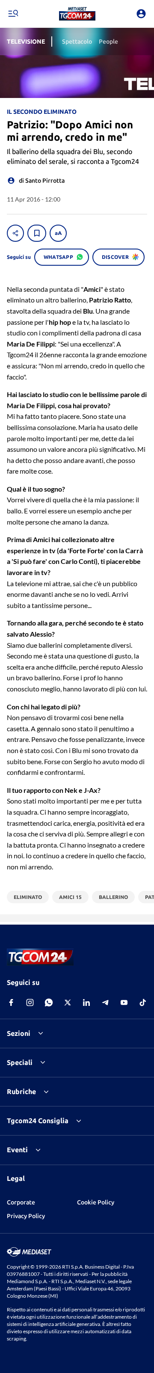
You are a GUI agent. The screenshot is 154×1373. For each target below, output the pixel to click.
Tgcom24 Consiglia (37, 1120)
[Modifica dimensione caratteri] (58, 233)
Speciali (20, 1062)
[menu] (13, 14)
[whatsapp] (48, 1002)
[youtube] (124, 1002)
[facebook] (11, 1002)
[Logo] (77, 14)
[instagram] (30, 1002)
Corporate (21, 1202)
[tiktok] (143, 1002)
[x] (67, 1002)
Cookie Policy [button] (95, 1202)
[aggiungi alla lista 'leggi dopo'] (36, 233)
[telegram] (105, 1002)
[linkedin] (86, 1002)
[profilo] (141, 14)
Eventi (17, 1150)
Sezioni (18, 1033)
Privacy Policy (26, 1216)
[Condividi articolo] (15, 233)
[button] (77, 14)
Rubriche (21, 1091)
